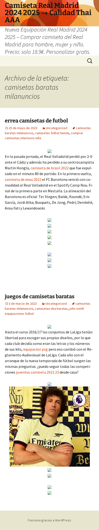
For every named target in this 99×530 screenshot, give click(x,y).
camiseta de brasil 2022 (50, 168)
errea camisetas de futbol (36, 120)
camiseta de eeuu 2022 (23, 179)
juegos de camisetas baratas (39, 296)
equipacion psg (35, 349)
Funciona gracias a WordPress (49, 520)
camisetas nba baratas (51, 308)
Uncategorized (56, 128)
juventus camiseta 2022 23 (37, 372)
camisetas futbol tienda (52, 133)
